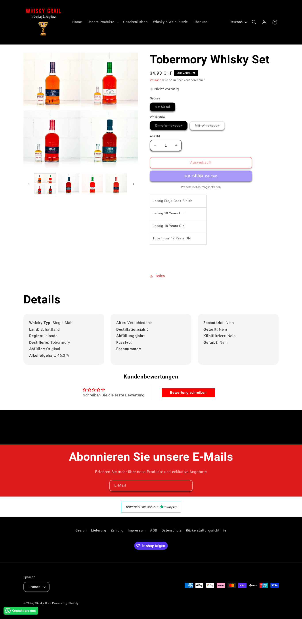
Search (81, 530)
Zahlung (117, 530)
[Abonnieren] (187, 485)
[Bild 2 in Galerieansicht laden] (68, 184)
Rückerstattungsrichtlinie (206, 530)
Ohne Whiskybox (171, 126)
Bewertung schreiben (188, 392)
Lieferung (98, 530)
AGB (153, 530)
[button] (102, 22)
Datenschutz (172, 530)
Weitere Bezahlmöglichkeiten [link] (201, 186)
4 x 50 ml (165, 108)
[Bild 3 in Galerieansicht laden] (92, 184)
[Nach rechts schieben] (133, 184)
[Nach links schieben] (28, 184)
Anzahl (155, 136)
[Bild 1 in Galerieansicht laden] (45, 184)
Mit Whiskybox (210, 126)
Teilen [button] (160, 276)
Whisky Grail (42, 603)
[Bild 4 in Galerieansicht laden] (116, 184)
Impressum (137, 530)
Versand (155, 79)
